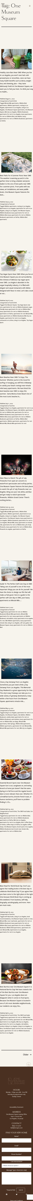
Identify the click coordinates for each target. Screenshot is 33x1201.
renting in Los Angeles (23, 206)
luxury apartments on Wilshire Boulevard (11, 316)
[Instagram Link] (26, 1194)
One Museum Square (24, 210)
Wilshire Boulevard (22, 112)
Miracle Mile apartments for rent (16, 423)
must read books (12, 921)
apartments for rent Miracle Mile (23, 314)
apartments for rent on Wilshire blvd (13, 525)
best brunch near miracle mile (19, 829)
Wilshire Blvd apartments (23, 724)
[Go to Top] (28, 1064)
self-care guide (24, 623)
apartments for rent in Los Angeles (10, 114)
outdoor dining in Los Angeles (8, 1026)
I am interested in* (16, 1161)
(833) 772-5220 (16, 1126)
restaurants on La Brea (6, 320)
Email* (16, 1146)
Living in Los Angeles (11, 210)
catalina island (10, 717)
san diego (15, 721)
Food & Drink (13, 101)
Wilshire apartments (13, 105)
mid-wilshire (18, 116)
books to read (28, 919)
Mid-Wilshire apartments (12, 620)
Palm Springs (11, 724)
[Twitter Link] (16, 1194)
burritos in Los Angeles (6, 1033)
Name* (16, 1136)
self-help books (9, 916)
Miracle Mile (11, 522)
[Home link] (4, 5)
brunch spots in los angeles (25, 827)
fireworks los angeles (6, 529)
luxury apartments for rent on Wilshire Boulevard (14, 311)
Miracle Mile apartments (12, 103)
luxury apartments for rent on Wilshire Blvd (17, 309)
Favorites (12, 406)
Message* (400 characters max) (16, 1170)
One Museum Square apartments (15, 110)
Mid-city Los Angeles (11, 112)
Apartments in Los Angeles (13, 107)
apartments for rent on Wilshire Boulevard (15, 307)
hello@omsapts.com (17, 1128)
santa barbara (15, 719)
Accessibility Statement (16, 1107)
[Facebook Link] (6, 1194)
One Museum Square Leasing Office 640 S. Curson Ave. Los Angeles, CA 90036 (16, 1116)
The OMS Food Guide (23, 811)
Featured (11, 204)
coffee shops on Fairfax (13, 824)
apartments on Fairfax (12, 217)
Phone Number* (16, 1154)
